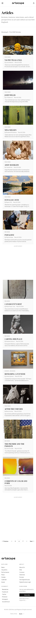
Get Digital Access (24, 579)
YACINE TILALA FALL (13, 60)
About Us (22, 567)
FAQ (20, 570)
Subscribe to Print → (24, 598)
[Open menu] (2, 3)
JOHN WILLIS (10, 95)
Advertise (22, 574)
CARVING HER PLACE (13, 339)
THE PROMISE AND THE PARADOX (14, 445)
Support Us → (22, 600)
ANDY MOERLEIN (12, 165)
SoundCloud (6, 601)
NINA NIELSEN (10, 130)
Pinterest (4, 597)
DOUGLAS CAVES (12, 200)
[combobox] (22, 614)
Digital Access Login (25, 582)
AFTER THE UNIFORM (14, 409)
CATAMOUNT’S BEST (13, 304)
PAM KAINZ (9, 235)
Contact (21, 572)
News (3, 567)
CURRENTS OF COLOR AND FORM (16, 482)
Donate (21, 577)
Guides (3, 577)
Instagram (5, 599)
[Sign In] (33, 3)
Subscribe (27, 595)
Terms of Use (13, 613)
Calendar (4, 579)
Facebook (5, 592)
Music (3, 574)
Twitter (4, 594)
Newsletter (5, 589)
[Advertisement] (18, 263)
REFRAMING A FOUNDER (15, 374)
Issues (3, 582)
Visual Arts (4, 570)
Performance (5, 572)
